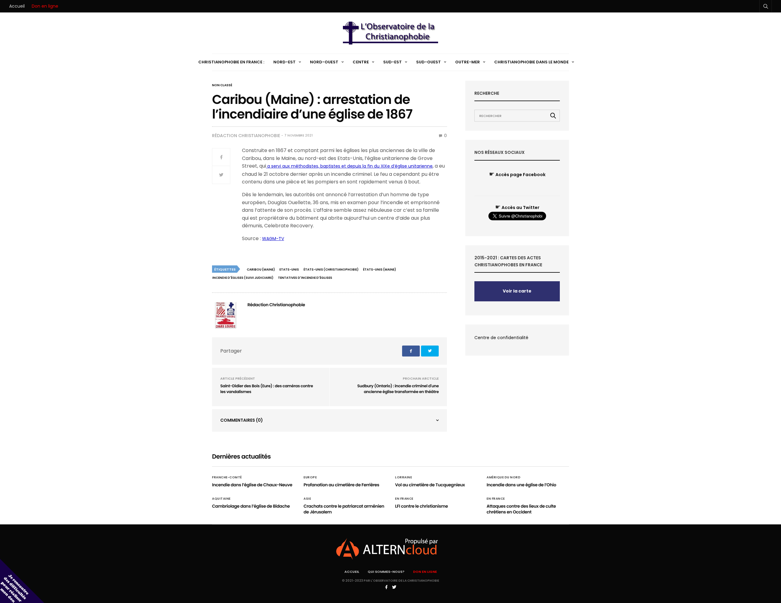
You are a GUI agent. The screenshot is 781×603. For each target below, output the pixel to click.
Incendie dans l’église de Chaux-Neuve (252, 485)
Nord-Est (284, 62)
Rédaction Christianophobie (246, 136)
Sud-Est (392, 62)
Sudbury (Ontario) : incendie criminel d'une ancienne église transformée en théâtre (398, 389)
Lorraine (403, 477)
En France (404, 498)
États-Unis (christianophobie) (331, 269)
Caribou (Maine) (261, 269)
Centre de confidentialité (501, 338)
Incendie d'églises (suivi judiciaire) (242, 277)
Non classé (222, 85)
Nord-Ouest (324, 62)
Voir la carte (517, 291)
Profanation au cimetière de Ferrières (341, 485)
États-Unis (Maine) (379, 269)
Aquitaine (221, 498)
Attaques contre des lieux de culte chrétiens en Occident (521, 509)
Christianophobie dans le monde (531, 62)
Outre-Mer (467, 62)
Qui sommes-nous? (386, 571)
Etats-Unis (289, 269)
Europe (310, 477)
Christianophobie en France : (231, 62)
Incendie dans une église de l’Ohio (521, 485)
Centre (361, 62)
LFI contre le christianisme (421, 506)
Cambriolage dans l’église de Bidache (251, 506)
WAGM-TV (273, 239)
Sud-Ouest (428, 62)
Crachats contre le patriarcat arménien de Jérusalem (344, 509)
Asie (307, 498)
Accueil (17, 6)
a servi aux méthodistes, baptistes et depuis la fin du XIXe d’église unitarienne (349, 166)
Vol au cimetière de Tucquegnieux (430, 485)
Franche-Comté (227, 477)
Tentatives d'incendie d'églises (305, 277)
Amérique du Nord (503, 477)
